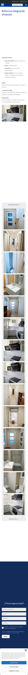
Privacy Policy (5, 632)
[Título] (2, 5)
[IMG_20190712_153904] (14, 460)
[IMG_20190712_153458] (14, 284)
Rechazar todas (14, 666)
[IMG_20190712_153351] (14, 262)
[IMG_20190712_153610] (14, 372)
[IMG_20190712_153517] (14, 306)
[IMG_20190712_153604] (14, 350)
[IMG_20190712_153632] (14, 416)
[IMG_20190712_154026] (14, 504)
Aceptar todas (14, 662)
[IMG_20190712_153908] (14, 482)
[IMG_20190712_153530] (14, 328)
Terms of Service (13, 632)
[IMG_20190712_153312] (14, 219)
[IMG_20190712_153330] (14, 241)
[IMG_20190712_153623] (14, 394)
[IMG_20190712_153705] (14, 438)
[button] (26, 650)
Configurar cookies (14, 671)
